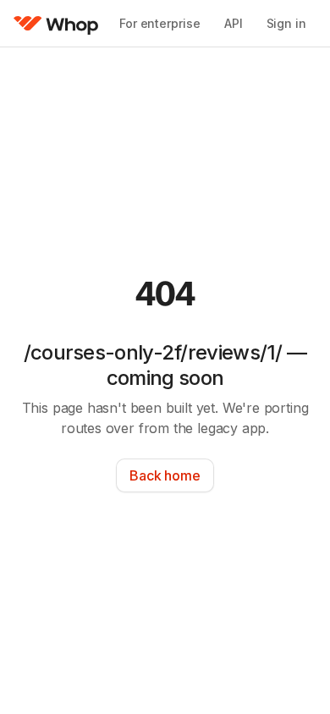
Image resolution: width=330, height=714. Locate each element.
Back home (164, 475)
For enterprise (160, 23)
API (233, 23)
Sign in (286, 23)
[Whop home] (56, 24)
